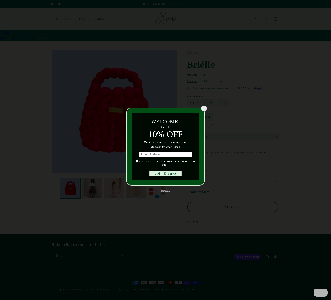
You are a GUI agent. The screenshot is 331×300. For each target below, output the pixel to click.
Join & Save (165, 174)
